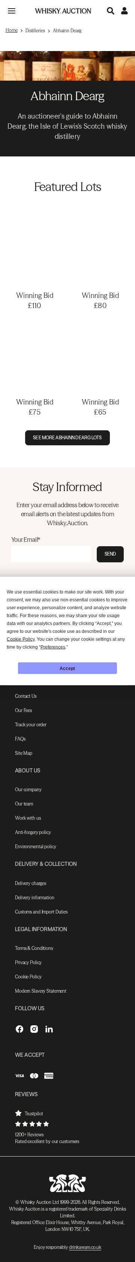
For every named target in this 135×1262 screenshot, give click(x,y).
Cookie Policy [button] (20, 639)
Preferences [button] (52, 647)
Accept (67, 668)
